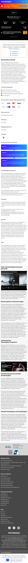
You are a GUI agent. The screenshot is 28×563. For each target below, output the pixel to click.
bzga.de (9, 538)
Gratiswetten (4, 476)
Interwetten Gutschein (6, 460)
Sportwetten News (15, 438)
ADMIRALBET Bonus (6, 497)
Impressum (3, 515)
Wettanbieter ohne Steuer (7, 481)
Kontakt (3, 513)
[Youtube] (18, 528)
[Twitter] (9, 528)
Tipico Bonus (15, 55)
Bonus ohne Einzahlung (7, 483)
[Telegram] (14, 528)
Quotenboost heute (6, 478)
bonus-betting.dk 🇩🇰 (6, 552)
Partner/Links (4, 519)
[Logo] (14, 533)
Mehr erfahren (23, 6)
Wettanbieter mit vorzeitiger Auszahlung (11, 465)
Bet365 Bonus (4, 494)
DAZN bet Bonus (5, 503)
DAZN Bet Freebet (5, 469)
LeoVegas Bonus (5, 501)
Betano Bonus (4, 495)
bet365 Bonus (15, 51)
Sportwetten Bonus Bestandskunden (10, 487)
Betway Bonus (15, 53)
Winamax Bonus (5, 499)
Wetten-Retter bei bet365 (7, 467)
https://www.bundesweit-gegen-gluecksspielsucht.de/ (13, 540)
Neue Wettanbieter (5, 480)
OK (7, 559)
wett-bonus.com (8, 1)
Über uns (3, 511)
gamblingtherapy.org (16, 538)
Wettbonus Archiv (5, 521)
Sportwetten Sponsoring (7, 523)
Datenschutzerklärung (6, 517)
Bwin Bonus (4, 505)
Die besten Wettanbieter (7, 485)
